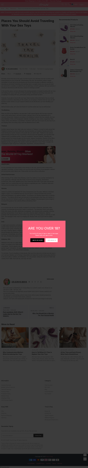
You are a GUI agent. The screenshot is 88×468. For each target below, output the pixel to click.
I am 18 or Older (37, 240)
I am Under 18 (51, 240)
